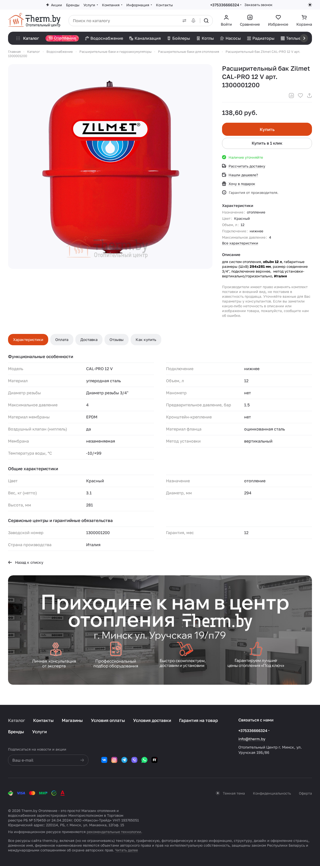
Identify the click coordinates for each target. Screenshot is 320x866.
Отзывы (117, 339)
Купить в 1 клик (267, 143)
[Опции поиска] (183, 20)
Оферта (305, 793)
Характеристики (28, 339)
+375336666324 (224, 5)
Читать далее (126, 850)
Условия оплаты (108, 720)
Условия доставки (152, 720)
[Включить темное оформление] (310, 5)
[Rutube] (154, 760)
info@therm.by (251, 739)
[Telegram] (124, 760)
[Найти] (206, 20)
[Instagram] (114, 760)
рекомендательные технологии (114, 832)
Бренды (16, 731)
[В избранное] (300, 95)
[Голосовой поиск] (194, 20)
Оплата (61, 339)
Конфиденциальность (272, 793)
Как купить (146, 339)
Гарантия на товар (198, 720)
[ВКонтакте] (104, 760)
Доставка (88, 339)
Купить (267, 129)
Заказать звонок (258, 5)
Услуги (39, 731)
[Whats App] (144, 760)
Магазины (72, 720)
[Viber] (134, 760)
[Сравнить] (291, 95)
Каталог (16, 720)
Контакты (43, 720)
